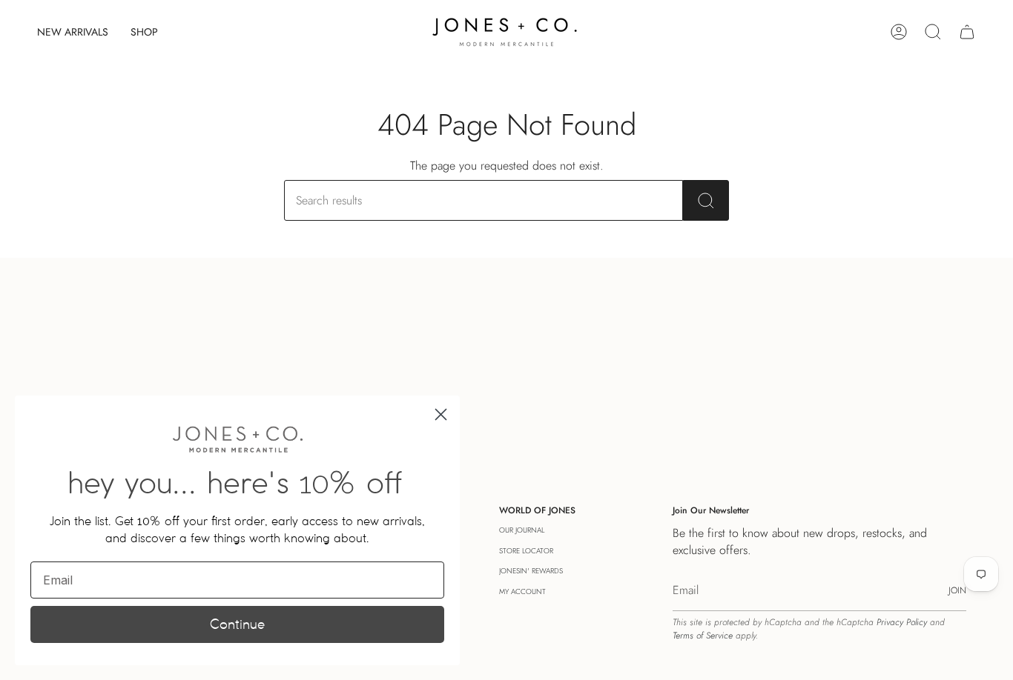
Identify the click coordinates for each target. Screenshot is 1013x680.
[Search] (706, 200)
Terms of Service (703, 635)
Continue (237, 624)
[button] (144, 32)
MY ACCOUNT (522, 591)
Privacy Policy (902, 622)
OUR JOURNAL (521, 530)
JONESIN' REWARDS (531, 570)
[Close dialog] (441, 414)
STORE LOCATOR (526, 550)
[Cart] (967, 31)
